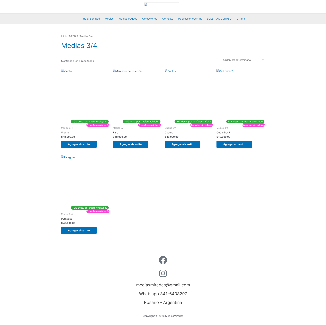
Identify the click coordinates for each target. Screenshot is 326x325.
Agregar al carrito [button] (79, 144)
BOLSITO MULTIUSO (219, 18)
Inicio (64, 36)
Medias (109, 18)
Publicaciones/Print (190, 18)
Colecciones (149, 18)
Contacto (167, 18)
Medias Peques (128, 18)
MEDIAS (73, 36)
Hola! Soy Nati (91, 18)
